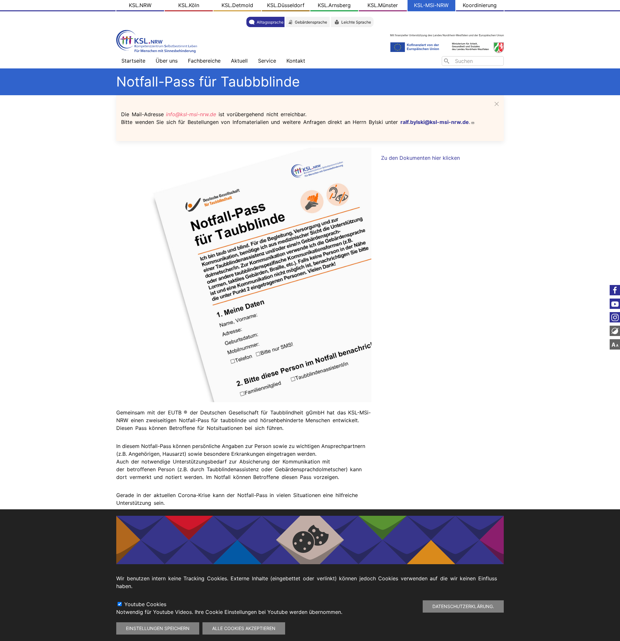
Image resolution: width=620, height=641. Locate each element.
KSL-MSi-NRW (431, 5)
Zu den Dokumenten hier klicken (420, 158)
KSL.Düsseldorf (286, 5)
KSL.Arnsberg (334, 5)
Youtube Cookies (145, 604)
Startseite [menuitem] (133, 60)
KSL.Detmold (237, 5)
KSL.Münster (382, 5)
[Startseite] (158, 41)
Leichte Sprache (356, 22)
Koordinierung (480, 5)
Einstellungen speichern (158, 628)
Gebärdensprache (311, 22)
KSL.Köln (188, 5)
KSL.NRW (140, 5)
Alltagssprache (270, 22)
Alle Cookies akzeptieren (243, 628)
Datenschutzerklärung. (463, 606)
